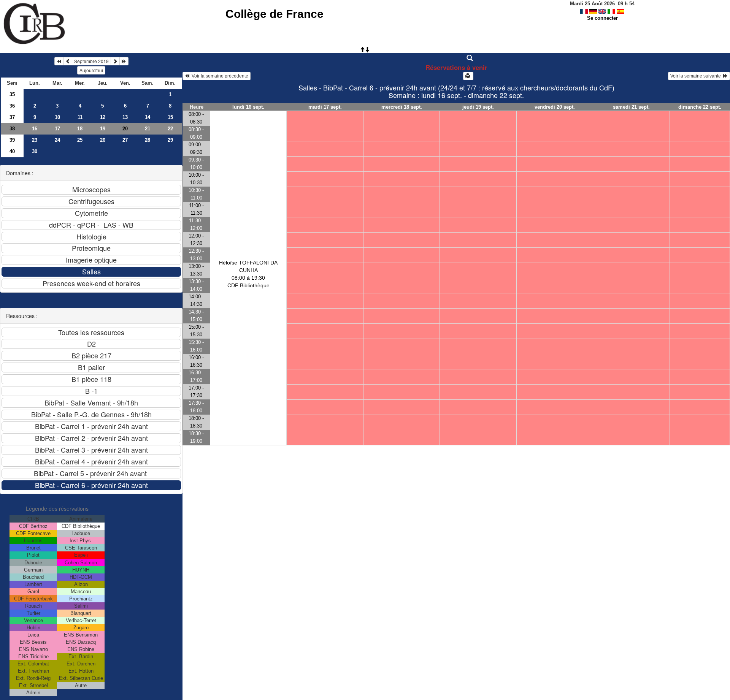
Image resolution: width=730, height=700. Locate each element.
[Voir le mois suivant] (115, 61)
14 (147, 117)
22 (170, 128)
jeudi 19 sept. (478, 107)
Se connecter (602, 18)
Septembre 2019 (91, 61)
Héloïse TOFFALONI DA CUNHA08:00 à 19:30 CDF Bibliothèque (248, 274)
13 (125, 117)
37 (12, 117)
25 (80, 140)
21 (147, 128)
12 (102, 117)
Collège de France (274, 14)
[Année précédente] (58, 61)
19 (102, 128)
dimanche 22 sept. (699, 107)
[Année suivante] (124, 61)
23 (34, 140)
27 (125, 140)
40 (12, 151)
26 (102, 140)
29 (170, 140)
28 (147, 140)
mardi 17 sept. (325, 107)
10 (57, 117)
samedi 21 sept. (631, 107)
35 (12, 94)
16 (34, 128)
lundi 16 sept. (248, 107)
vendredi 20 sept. (555, 107)
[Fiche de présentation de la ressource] (456, 58)
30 (34, 151)
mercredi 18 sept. (401, 107)
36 (12, 106)
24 (57, 140)
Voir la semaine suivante (696, 76)
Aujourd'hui (91, 70)
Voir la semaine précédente (218, 76)
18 (80, 128)
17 (57, 128)
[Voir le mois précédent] (67, 61)
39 (12, 140)
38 (12, 128)
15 (170, 117)
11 (80, 117)
